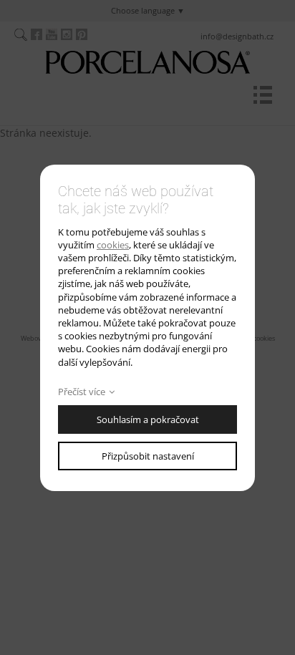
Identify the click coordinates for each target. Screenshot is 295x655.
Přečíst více (81, 391)
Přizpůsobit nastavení (148, 456)
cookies (113, 244)
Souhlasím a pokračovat (148, 419)
